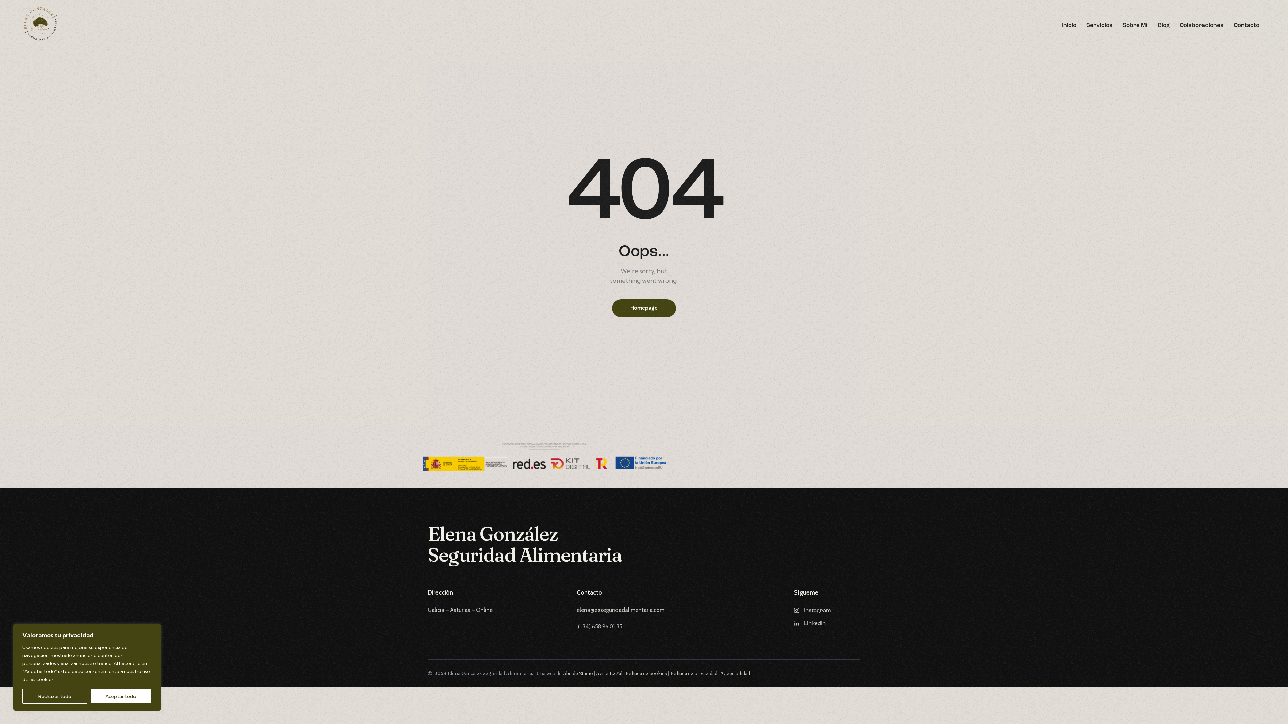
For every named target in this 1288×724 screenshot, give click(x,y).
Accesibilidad (735, 673)
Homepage (644, 308)
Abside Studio (578, 673)
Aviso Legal (609, 673)
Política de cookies (646, 673)
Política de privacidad (693, 673)
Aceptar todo (120, 696)
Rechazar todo (54, 696)
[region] (87, 667)
